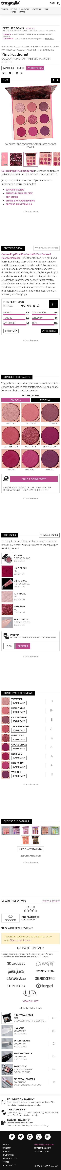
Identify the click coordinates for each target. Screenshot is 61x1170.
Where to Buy (35, 68)
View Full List (30, 1001)
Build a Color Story (34, 479)
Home (4, 46)
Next (57, 80)
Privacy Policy (10, 1158)
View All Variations (30, 849)
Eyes (37, 46)
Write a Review (51, 901)
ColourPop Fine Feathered (17, 170)
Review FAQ (8, 1155)
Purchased (53, 248)
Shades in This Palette (19, 193)
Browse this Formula (19, 204)
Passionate (19, 606)
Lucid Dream (20, 568)
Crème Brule (20, 581)
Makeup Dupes (13, 10)
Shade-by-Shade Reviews (20, 200)
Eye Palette (48, 46)
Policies (7, 1151)
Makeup (28, 46)
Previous (53, 80)
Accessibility (9, 1165)
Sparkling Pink (21, 619)
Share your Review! (20, 940)
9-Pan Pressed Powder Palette (26, 60)
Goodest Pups (41, 1151)
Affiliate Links (41, 248)
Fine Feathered (14, 54)
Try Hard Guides (42, 1148)
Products (16, 46)
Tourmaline (20, 594)
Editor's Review (15, 189)
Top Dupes (12, 197)
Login (52, 3)
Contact (7, 1148)
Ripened (18, 555)
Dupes (20, 68)
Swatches (36, 9)
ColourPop (8, 39)
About (6, 1144)
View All (30, 28)
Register (23, 646)
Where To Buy (49, 331)
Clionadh (7, 34)
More (46, 9)
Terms (6, 1162)
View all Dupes (49, 535)
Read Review (11, 331)
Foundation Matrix (24, 10)
